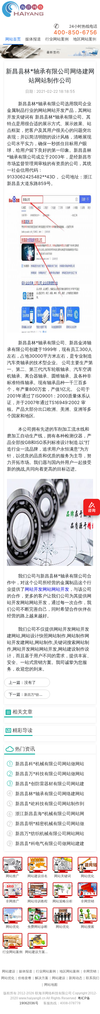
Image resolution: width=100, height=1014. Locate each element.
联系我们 (92, 978)
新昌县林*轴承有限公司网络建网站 (49, 793)
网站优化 (7, 978)
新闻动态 (75, 978)
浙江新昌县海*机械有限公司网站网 (49, 813)
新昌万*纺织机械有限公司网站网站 (49, 833)
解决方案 (41, 978)
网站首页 (13, 39)
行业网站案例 (57, 39)
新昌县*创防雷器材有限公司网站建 (49, 783)
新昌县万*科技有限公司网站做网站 (49, 773)
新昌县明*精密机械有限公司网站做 (49, 823)
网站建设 (8, 971)
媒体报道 (33, 39)
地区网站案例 (84, 39)
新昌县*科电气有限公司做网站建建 (49, 843)
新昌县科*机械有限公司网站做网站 (49, 763)
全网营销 (89, 971)
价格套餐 (24, 978)
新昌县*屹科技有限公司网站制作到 (49, 803)
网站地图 (51, 985)
